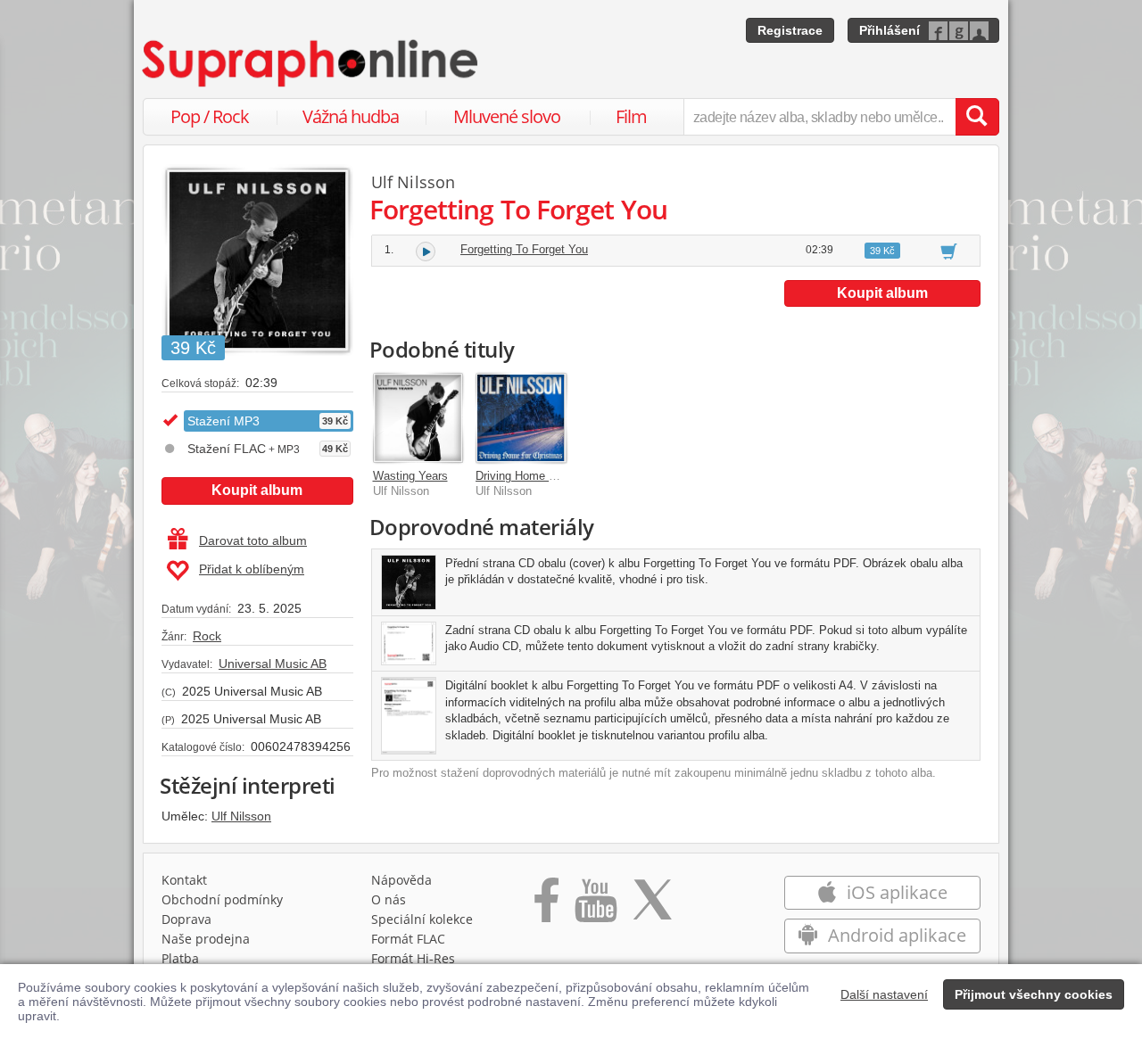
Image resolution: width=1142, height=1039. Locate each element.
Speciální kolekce (422, 919)
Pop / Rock (209, 116)
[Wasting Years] (418, 418)
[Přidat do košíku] (949, 250)
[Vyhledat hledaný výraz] (977, 117)
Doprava (186, 919)
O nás (388, 899)
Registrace (790, 30)
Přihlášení (889, 30)
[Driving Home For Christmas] (521, 418)
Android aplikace (894, 935)
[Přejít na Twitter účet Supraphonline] (652, 906)
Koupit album (256, 490)
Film (631, 116)
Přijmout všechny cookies (1034, 994)
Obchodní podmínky (222, 899)
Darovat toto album (253, 540)
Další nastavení (884, 994)
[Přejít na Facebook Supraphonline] (546, 906)
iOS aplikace (895, 892)
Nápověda (401, 879)
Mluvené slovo (506, 116)
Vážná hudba (350, 116)
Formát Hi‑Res (413, 958)
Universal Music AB (273, 663)
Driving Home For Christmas (549, 475)
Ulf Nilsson (241, 816)
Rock (207, 636)
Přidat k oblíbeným (251, 569)
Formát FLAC (408, 938)
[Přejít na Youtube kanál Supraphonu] (595, 906)
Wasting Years (410, 475)
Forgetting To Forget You (524, 249)
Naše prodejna (205, 938)
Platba (180, 958)
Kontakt (184, 879)
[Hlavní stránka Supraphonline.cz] (311, 63)
